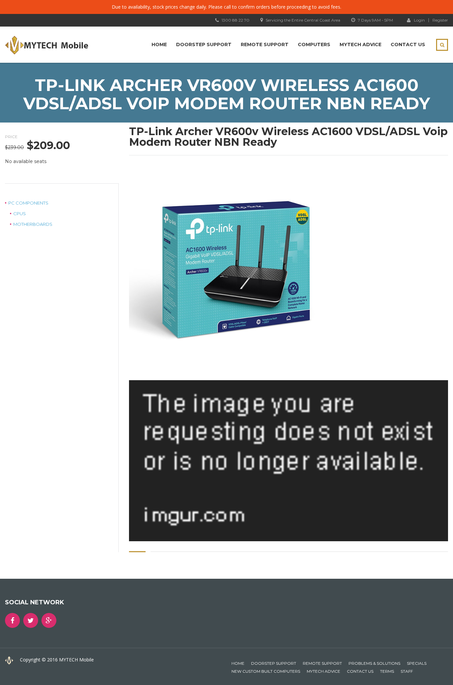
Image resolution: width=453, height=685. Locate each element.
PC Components (28, 203)
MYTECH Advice (360, 44)
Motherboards (32, 224)
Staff (407, 671)
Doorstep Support (203, 44)
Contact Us (408, 44)
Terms (387, 671)
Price (11, 136)
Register (440, 20)
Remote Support (265, 44)
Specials (416, 663)
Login (419, 20)
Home (159, 44)
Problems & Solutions (374, 663)
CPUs (19, 213)
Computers (314, 44)
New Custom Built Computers (265, 671)
